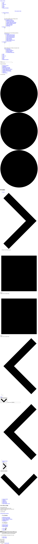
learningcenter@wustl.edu (4, 513)
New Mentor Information (10, 52)
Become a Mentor (9, 51)
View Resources (6, 33)
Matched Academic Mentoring (11, 23)
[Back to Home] (8, 533)
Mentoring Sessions (5, 7)
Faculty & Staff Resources (10, 37)
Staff (3, 3)
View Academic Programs (8, 19)
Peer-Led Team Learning (10, 21)
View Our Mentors (7, 48)
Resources (4, 26)
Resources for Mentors (9, 50)
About (3, 2)
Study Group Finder (9, 24)
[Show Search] (0, 61)
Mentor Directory (9, 49)
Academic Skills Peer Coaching (11, 22)
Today (3, 461)
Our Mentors (4, 41)
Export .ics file (4, 502)
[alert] (19, 272)
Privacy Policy (4, 537)
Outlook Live (4, 501)
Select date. (9, 402)
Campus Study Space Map (10, 35)
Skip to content (2, 0)
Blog (3, 58)
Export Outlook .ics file (6, 503)
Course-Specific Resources (10, 36)
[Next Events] (2, 395)
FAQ (3, 5)
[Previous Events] (20, 394)
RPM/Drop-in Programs (10, 20)
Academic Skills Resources (10, 34)
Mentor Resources (9, 39)
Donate (3, 6)
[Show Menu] (1, 61)
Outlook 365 (4, 500)
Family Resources (9, 38)
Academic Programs (5, 12)
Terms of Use (4, 536)
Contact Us (4, 4)
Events (3, 192)
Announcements (4, 72)
